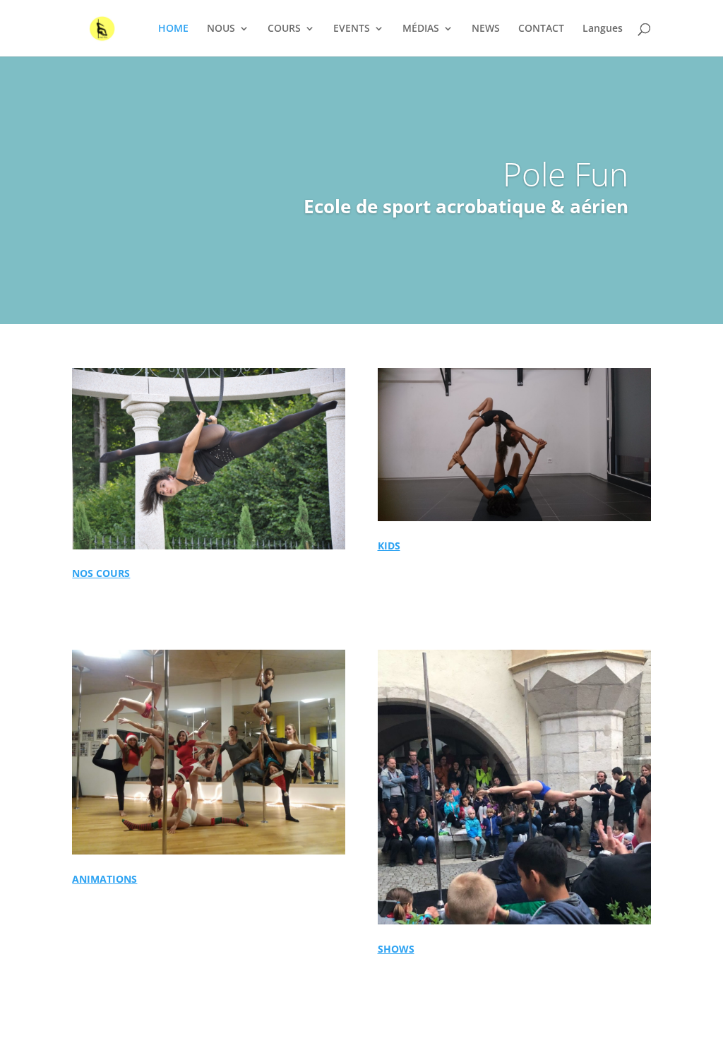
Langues (602, 29)
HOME (173, 29)
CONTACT (541, 29)
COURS (284, 29)
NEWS (486, 29)
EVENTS (351, 29)
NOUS (221, 29)
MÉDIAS (420, 29)
